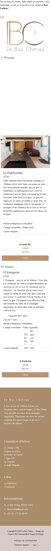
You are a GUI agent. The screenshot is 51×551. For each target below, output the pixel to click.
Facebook (5, 430)
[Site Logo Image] (25, 36)
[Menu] (2, 17)
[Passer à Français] (9, 57)
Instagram (10, 430)
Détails (25, 257)
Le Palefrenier (13, 173)
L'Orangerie (11, 272)
